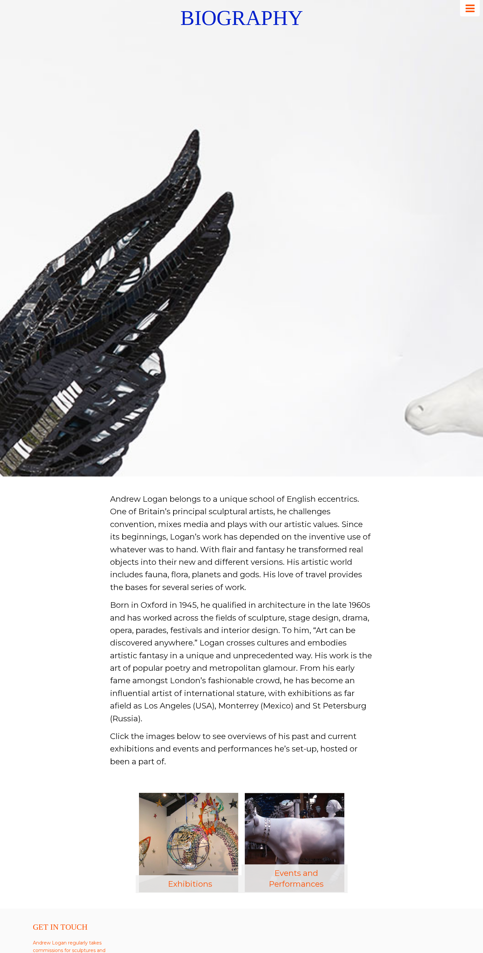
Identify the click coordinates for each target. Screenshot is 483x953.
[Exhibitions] (189, 842)
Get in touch (60, 927)
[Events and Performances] (294, 842)
